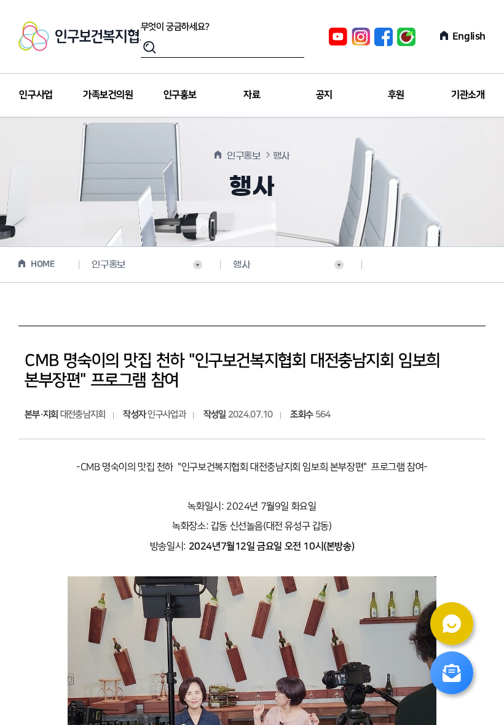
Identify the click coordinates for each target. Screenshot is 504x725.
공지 (324, 94)
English (469, 36)
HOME (43, 264)
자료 (251, 94)
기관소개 (467, 94)
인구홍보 (180, 94)
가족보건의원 (108, 94)
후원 (396, 94)
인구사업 (35, 94)
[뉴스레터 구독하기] (451, 672)
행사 (241, 264)
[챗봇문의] (451, 623)
